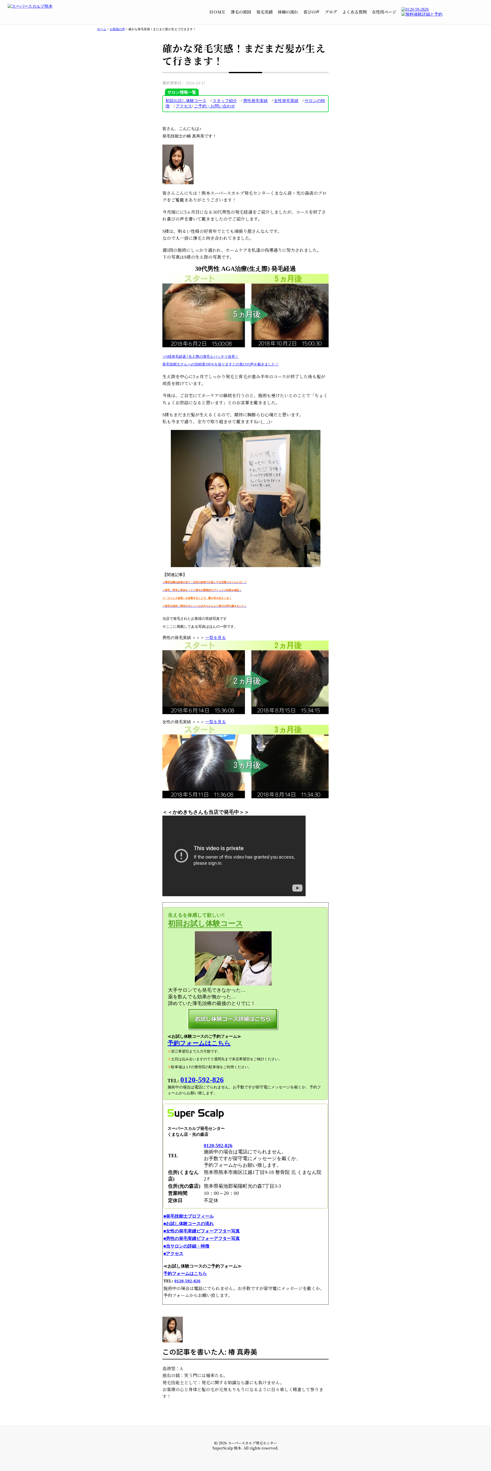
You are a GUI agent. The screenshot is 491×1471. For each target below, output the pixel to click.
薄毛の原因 (241, 12)
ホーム (101, 29)
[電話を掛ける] (442, 9)
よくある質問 (354, 12)
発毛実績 (264, 12)
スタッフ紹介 (225, 101)
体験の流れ (288, 12)
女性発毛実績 (286, 101)
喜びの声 (311, 12)
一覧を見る (215, 637)
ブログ (331, 12)
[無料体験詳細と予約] (442, 14)
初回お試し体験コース (185, 101)
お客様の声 (117, 29)
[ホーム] (41, 6)
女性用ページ (384, 12)
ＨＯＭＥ (217, 12)
